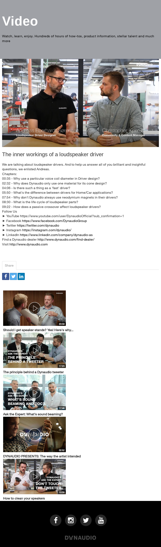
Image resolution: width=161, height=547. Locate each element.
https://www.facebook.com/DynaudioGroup (54, 221)
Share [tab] (9, 265)
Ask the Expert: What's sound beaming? (33, 414)
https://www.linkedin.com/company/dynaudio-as (56, 235)
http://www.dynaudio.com (28, 244)
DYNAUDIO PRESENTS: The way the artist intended (42, 456)
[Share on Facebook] (5, 276)
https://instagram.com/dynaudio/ (46, 230)
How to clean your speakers (24, 498)
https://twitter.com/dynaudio (38, 225)
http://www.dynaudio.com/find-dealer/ (66, 239)
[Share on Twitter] (13, 276)
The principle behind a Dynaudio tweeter (33, 372)
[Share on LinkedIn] (21, 276)
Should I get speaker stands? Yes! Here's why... (38, 330)
